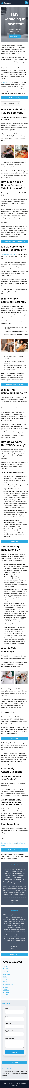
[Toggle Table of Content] (16, 103)
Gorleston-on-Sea (6, 843)
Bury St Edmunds (8, 984)
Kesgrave (5, 971)
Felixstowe (6, 982)
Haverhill (5, 995)
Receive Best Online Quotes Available (14, 241)
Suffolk (5, 979)
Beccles (14, 843)
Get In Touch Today (14, 97)
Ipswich (5, 976)
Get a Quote (13, 36)
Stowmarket (6, 974)
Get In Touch (14, 738)
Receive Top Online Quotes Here (14, 384)
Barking (3, 845)
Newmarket (6, 992)
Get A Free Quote (14, 954)
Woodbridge (6, 969)
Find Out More (14, 541)
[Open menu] (26, 2)
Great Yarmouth (21, 843)
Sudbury (5, 987)
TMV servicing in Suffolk (8, 254)
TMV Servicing (6, 82)
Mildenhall (6, 989)
